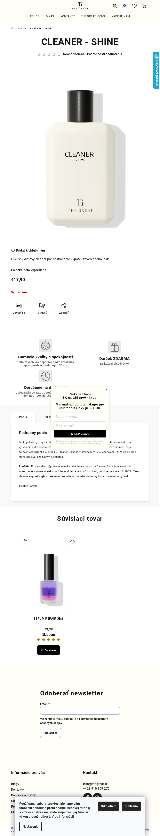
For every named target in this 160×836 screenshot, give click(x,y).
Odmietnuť (108, 806)
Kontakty (17, 789)
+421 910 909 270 (96, 788)
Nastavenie (30, 826)
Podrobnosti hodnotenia (104, 54)
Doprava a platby (23, 795)
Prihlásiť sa (51, 732)
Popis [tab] (23, 417)
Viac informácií (63, 816)
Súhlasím (131, 806)
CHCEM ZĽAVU (80, 433)
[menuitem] (35, 16)
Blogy (15, 784)
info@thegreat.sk (95, 784)
